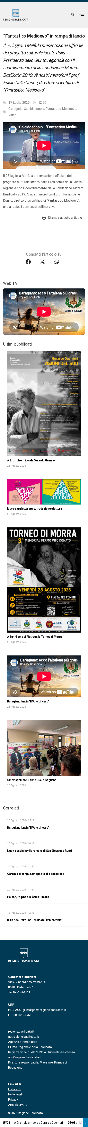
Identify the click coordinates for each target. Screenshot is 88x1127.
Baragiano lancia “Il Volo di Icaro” (28, 701)
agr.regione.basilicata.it (23, 1037)
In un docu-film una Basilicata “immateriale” (34, 920)
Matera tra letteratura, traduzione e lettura (34, 508)
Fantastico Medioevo (61, 109)
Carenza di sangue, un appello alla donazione (35, 873)
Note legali (15, 1094)
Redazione (15, 1067)
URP (11, 1005)
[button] (81, 14)
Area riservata (17, 1105)
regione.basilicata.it (21, 1031)
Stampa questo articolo (65, 218)
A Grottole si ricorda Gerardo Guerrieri (31, 460)
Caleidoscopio (34, 109)
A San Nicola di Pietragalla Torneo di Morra (34, 636)
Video (12, 115)
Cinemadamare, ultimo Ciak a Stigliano (31, 780)
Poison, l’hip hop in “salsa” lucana (28, 897)
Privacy (13, 1099)
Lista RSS (14, 1089)
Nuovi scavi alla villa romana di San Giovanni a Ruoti (39, 850)
